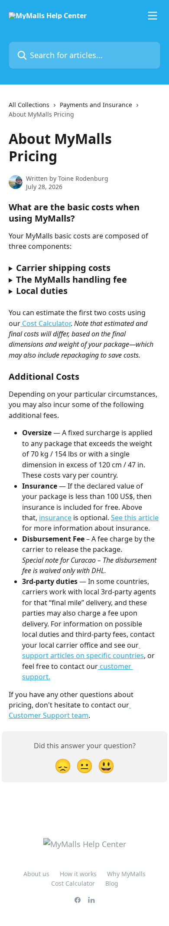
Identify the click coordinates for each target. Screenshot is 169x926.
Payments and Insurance (96, 105)
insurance (55, 517)
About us (36, 874)
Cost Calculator (45, 323)
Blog (111, 883)
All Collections (29, 105)
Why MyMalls (126, 874)
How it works (78, 874)
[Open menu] (152, 15)
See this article (135, 517)
